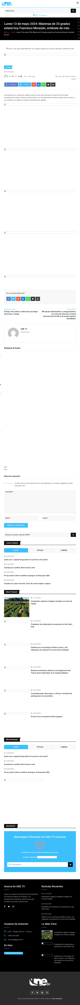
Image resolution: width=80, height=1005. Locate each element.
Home (7, 32)
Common (64, 550)
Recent (16, 550)
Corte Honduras (56, 999)
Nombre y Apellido (30, 857)
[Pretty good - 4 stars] (10, 483)
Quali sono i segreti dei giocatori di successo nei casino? (26, 560)
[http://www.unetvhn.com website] (19, 76)
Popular (40, 550)
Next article (71, 309)
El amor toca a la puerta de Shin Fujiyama (46, 717)
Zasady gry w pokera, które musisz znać (19, 568)
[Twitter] (13, 299)
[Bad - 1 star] (4, 483)
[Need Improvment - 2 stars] (6, 483)
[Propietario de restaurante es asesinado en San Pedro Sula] (16, 630)
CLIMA (13, 32)
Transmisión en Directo (13, 953)
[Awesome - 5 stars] (12, 483)
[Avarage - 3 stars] (8, 483)
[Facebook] (8, 299)
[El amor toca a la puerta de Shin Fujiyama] (16, 722)
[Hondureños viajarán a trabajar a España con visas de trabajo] (16, 607)
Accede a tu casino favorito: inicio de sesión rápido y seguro (27, 584)
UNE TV (24, 329)
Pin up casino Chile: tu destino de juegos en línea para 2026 (26, 576)
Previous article (10, 309)
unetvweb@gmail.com (15, 940)
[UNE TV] (21, 76)
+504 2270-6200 (13, 936)
